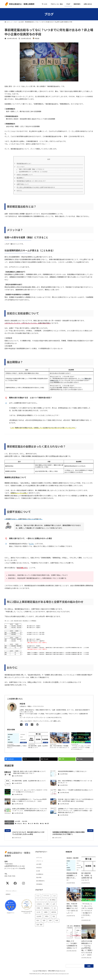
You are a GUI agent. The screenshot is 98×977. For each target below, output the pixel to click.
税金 (43, 823)
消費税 (45, 912)
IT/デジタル (87, 742)
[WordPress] (38, 724)
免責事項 (8, 894)
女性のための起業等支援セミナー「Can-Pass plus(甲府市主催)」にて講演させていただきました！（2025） (87, 948)
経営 (38, 920)
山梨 (54, 904)
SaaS (54, 895)
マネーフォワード (41, 900)
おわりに (19, 190)
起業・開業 (39, 924)
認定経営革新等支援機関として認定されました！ (17, 746)
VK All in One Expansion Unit (61, 973)
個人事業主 (52, 900)
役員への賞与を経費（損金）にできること (31, 169)
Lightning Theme (48, 973)
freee (38, 895)
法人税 (31, 823)
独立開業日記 (23, 742)
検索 (88, 966)
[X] (22, 724)
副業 (47, 904)
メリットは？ (21, 166)
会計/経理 (45, 742)
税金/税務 (24, 821)
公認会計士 (19, 823)
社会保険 (39, 916)
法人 (26, 823)
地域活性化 (39, 867)
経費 (50, 920)
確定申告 (53, 912)
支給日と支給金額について (25, 174)
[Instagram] (32, 724)
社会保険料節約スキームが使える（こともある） (33, 171)
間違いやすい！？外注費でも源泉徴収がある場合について (75, 790)
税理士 (37, 823)
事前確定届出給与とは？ (24, 163)
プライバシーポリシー (11, 891)
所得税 (38, 908)
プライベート (39, 861)
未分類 (38, 871)
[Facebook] (27, 724)
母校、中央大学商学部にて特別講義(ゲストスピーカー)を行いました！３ (59, 746)
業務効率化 (47, 908)
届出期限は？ (21, 178)
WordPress (39, 973)
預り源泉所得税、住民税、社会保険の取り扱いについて (38, 746)
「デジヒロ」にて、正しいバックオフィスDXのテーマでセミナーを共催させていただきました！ (81, 747)
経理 (48, 823)
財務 (57, 920)
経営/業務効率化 (40, 881)
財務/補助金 (39, 884)
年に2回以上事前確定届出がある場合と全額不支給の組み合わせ (36, 187)
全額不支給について (23, 184)
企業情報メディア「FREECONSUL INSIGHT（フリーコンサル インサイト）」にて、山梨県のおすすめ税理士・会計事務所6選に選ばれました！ (75, 810)
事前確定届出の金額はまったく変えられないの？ (31, 181)
